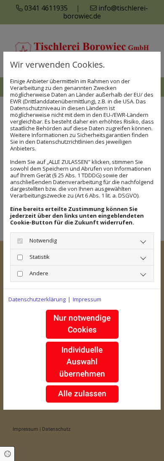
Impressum (87, 299)
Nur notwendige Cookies (82, 324)
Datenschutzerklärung (37, 299)
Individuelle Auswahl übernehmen (82, 362)
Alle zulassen (82, 393)
